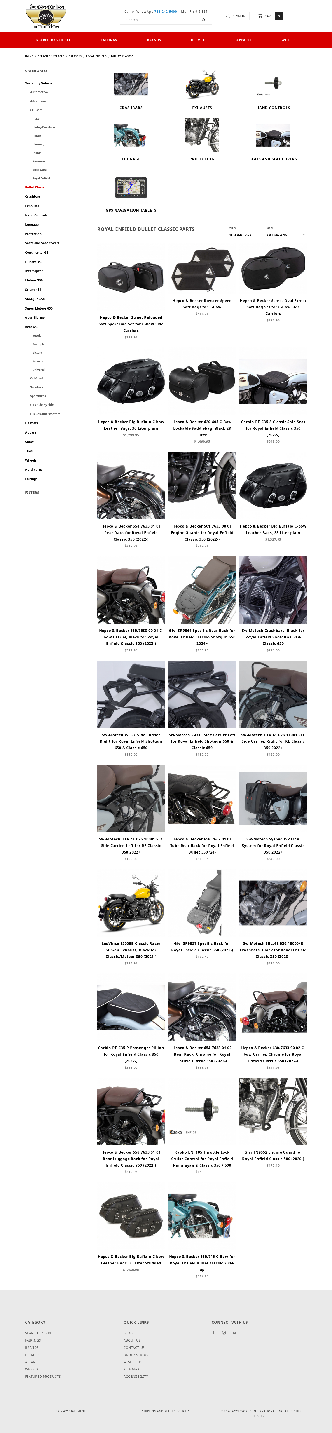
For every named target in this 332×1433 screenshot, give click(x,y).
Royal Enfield (37, 178)
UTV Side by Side (39, 405)
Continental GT (36, 252)
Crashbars (33, 196)
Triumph (34, 344)
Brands (154, 40)
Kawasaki (35, 161)
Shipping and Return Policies (166, 1411)
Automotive (36, 92)
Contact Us (134, 1347)
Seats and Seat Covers (42, 243)
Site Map (131, 1369)
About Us (132, 1340)
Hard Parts (33, 469)
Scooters (34, 387)
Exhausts (32, 206)
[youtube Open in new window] (236, 1334)
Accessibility (136, 1376)
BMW (32, 119)
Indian (33, 153)
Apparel (244, 40)
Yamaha (34, 361)
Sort (270, 228)
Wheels (289, 40)
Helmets (199, 40)
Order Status (136, 1355)
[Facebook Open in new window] (215, 1334)
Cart (271, 16)
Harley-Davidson (40, 127)
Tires (29, 451)
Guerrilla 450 (35, 317)
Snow (29, 442)
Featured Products (43, 1376)
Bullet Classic (35, 187)
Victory (33, 352)
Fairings (109, 40)
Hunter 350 (33, 262)
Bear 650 (31, 327)
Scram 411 (33, 289)
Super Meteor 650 (39, 308)
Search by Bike (38, 1333)
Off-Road (34, 378)
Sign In (238, 16)
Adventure (35, 101)
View (232, 228)
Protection (33, 234)
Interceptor (34, 271)
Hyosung (34, 144)
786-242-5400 (165, 11)
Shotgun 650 (35, 299)
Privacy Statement (71, 1411)
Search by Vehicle (53, 40)
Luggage (32, 224)
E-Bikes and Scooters (42, 414)
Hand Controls (36, 215)
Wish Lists (133, 1362)
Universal (35, 370)
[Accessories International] (46, 16)
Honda (33, 136)
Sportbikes (35, 396)
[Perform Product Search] (204, 19)
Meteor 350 (34, 280)
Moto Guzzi (36, 170)
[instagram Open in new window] (226, 1334)
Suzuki (33, 336)
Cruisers (33, 110)
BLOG (128, 1333)
